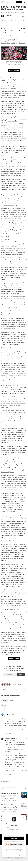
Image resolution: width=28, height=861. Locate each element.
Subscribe (19, 2)
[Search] (25, 788)
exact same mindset (16, 364)
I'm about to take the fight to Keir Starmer (9, 795)
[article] (14, 796)
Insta (8, 43)
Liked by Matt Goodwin (10, 716)
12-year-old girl (6, 269)
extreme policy (17, 107)
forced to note (5, 181)
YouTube (3, 43)
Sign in (25, 2)
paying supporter (18, 33)
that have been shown (7, 303)
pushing (3, 80)
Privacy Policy (19, 850)
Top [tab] (3, 789)
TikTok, (13, 43)
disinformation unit (20, 480)
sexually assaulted (12, 121)
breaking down (14, 88)
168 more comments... (6, 781)
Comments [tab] (4, 700)
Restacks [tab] (11, 700)
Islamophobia (16, 464)
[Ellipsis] (26, 714)
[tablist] (7, 700)
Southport (4, 401)
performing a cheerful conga (9, 174)
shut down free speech (12, 437)
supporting (11, 39)
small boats (23, 119)
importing (22, 297)
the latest (20, 289)
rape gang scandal (15, 327)
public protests (5, 105)
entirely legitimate (9, 205)
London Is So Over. (7, 804)
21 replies (8, 733)
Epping (13, 117)
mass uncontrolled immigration (11, 490)
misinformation (18, 137)
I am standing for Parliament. (10, 793)
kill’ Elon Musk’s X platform (12, 471)
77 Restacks (19, 684)
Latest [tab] (6, 789)
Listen (24, 16)
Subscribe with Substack (15, 844)
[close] (23, 817)
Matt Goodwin (8, 15)
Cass (5, 714)
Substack (6, 858)
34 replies (8, 774)
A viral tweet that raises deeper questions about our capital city (9, 806)
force (5, 223)
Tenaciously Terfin (9, 738)
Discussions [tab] (12, 789)
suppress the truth (16, 403)
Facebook (22, 43)
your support (16, 670)
